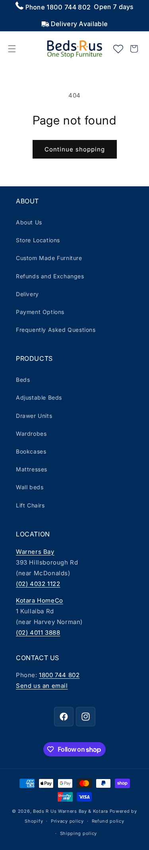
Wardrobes (31, 433)
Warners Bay (35, 551)
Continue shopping (75, 149)
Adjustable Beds (39, 397)
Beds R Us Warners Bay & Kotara (70, 811)
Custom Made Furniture (49, 258)
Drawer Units (34, 415)
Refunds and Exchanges (50, 276)
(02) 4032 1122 (38, 584)
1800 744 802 (59, 675)
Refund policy (108, 821)
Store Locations (38, 240)
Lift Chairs (30, 505)
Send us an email (42, 685)
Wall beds (29, 487)
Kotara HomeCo (39, 600)
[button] (12, 48)
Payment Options (40, 311)
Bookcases (31, 451)
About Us (29, 222)
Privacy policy (67, 821)
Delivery (27, 294)
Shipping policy (78, 833)
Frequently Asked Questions (56, 329)
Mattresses (31, 469)
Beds (23, 379)
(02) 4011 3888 (38, 632)
